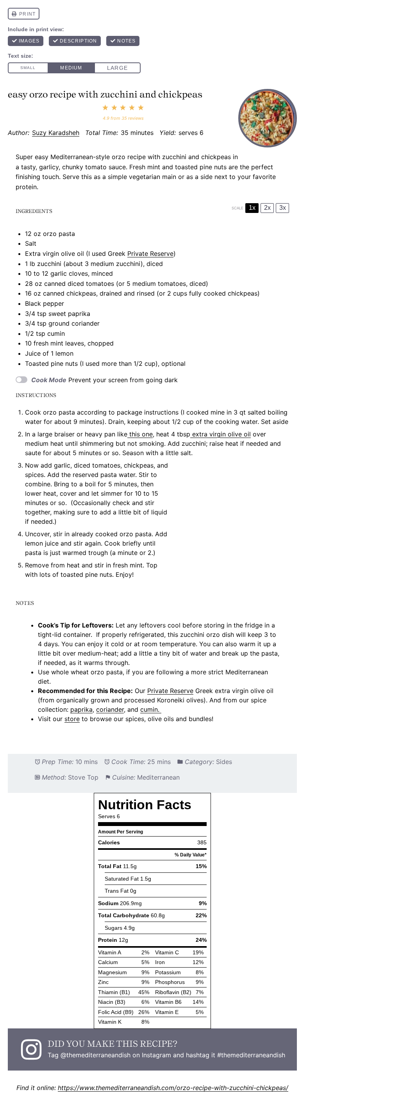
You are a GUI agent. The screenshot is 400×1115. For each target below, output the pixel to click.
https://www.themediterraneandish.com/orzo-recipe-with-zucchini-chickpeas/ (173, 1088)
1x (252, 207)
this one (140, 434)
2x (267, 207)
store (72, 719)
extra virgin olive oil (220, 434)
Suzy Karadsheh (55, 132)
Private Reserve (150, 253)
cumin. (150, 709)
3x (282, 207)
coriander (110, 709)
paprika (81, 709)
